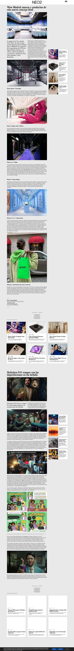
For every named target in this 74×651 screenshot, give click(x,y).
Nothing (37, 92)
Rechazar (60, 649)
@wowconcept (12, 302)
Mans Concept (27, 169)
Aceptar (54, 649)
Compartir (37, 315)
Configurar (67, 649)
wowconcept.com (13, 303)
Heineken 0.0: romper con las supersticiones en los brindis (23, 373)
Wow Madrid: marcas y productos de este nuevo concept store (26, 8)
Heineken (26, 536)
